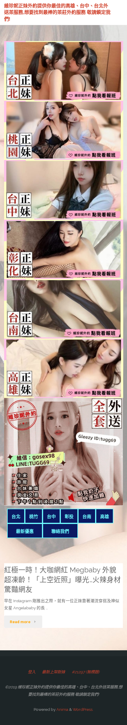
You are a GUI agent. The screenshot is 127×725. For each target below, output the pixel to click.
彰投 (69, 516)
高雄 (104, 516)
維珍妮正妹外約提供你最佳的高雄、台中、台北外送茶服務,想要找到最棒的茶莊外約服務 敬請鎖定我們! (57, 12)
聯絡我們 (60, 531)
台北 (16, 516)
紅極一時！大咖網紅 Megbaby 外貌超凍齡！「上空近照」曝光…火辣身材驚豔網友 (62, 580)
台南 (86, 516)
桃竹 (33, 516)
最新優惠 (25, 531)
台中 (51, 516)
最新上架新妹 (53, 672)
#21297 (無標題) (86, 672)
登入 (31, 672)
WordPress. (83, 709)
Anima (62, 709)
